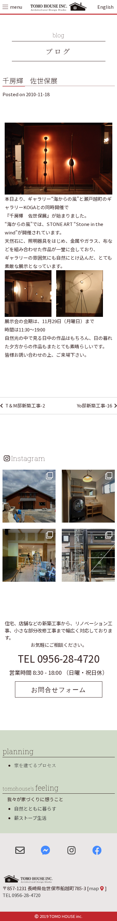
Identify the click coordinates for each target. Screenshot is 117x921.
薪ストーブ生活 (30, 818)
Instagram (28, 458)
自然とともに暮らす (35, 808)
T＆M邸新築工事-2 (25, 405)
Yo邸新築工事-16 (94, 405)
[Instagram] (50, 517)
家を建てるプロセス (35, 765)
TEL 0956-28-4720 (59, 658)
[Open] (29, 496)
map (94, 888)
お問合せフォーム (58, 689)
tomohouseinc (28, 475)
